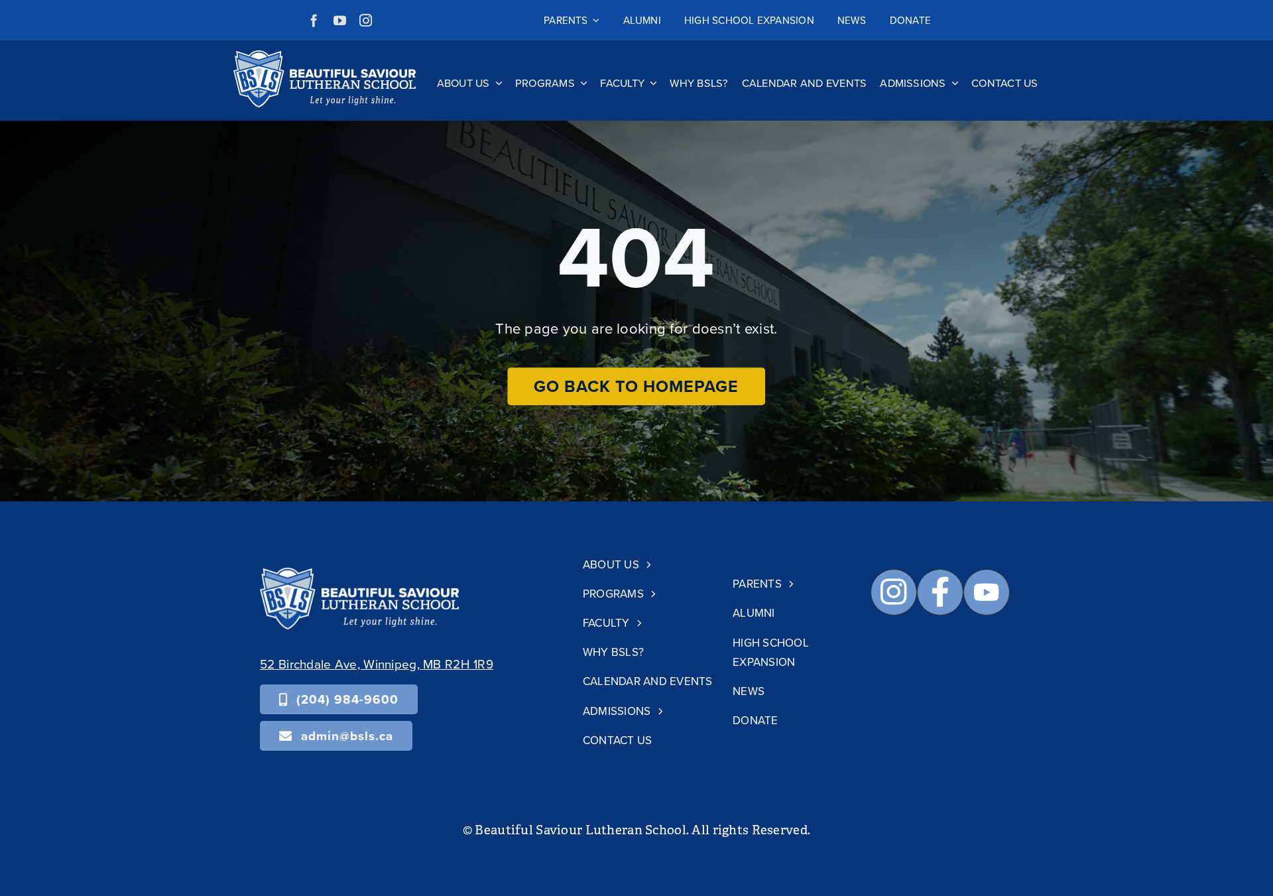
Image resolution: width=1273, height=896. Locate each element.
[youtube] (339, 20)
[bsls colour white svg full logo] (324, 57)
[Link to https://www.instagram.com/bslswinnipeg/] (894, 592)
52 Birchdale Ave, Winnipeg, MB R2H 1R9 (376, 663)
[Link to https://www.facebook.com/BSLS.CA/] (940, 592)
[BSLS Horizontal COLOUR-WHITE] (359, 574)
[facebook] (314, 20)
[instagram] (365, 20)
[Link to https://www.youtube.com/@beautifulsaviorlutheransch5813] (986, 592)
